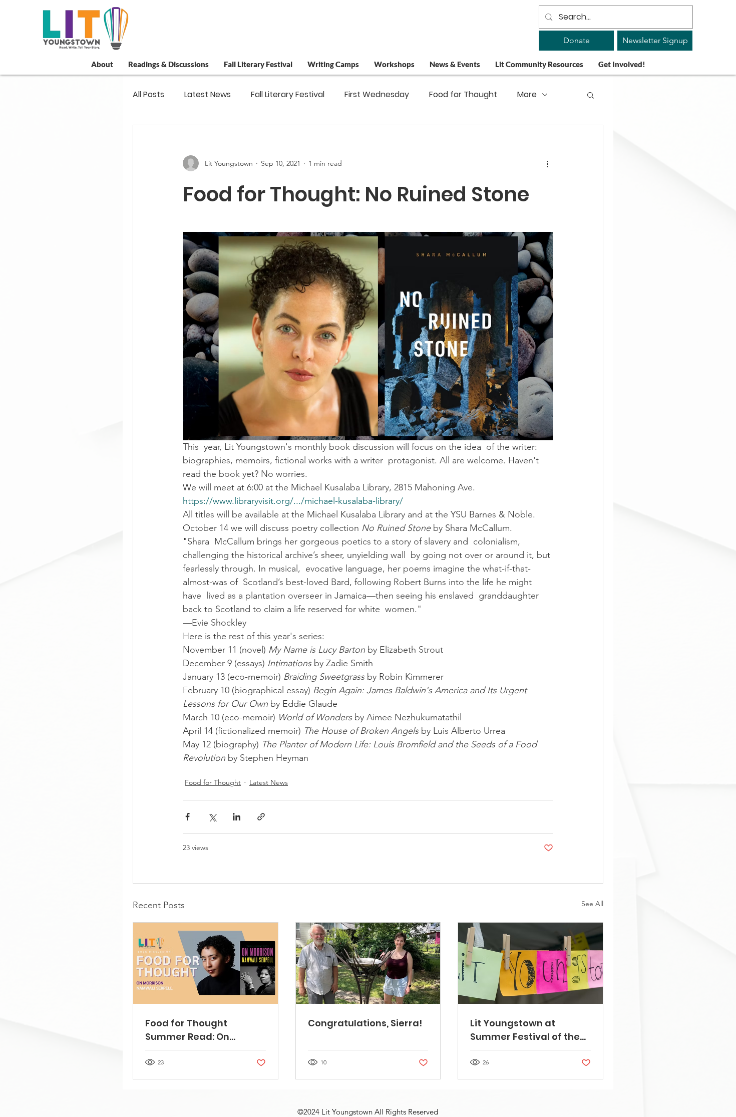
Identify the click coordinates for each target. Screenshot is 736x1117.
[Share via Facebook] (187, 816)
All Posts (148, 94)
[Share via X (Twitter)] (212, 816)
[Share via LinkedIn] (236, 816)
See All (592, 903)
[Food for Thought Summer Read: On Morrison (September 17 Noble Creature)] (205, 963)
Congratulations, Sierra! (365, 1023)
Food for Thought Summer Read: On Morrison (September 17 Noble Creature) (200, 1030)
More (527, 94)
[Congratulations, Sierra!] (368, 963)
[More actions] (547, 163)
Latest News (207, 94)
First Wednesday (376, 94)
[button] (590, 95)
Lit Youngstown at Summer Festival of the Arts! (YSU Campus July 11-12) (525, 1030)
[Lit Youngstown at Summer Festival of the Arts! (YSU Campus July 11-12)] (530, 963)
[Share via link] (261, 816)
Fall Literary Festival (287, 94)
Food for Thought (463, 94)
